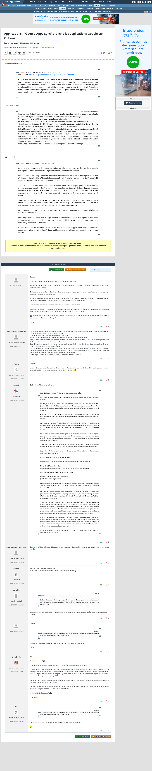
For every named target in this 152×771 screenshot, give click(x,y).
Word (56, 8)
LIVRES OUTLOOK (95, 11)
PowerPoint (71, 8)
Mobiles (103, 5)
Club (108, 2)
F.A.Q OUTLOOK (52, 11)
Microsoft (52, 5)
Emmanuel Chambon (16, 331)
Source (55, 532)
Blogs (56, 2)
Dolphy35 (16, 657)
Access (43, 8)
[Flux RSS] (145, 12)
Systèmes (112, 5)
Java (59, 5)
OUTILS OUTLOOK (82, 11)
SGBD (90, 5)
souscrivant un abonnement (52, 246)
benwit (16, 385)
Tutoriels (42, 2)
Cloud (35, 5)
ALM (45, 5)
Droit (101, 2)
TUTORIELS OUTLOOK (66, 11)
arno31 (16, 590)
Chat (64, 2)
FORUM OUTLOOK (39, 11)
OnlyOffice (118, 8)
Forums (31, 2)
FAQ (50, 2)
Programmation (81, 5)
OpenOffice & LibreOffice (104, 8)
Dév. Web (66, 5)
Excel (50, 8)
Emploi (85, 2)
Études (93, 2)
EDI (72, 5)
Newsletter (74, 2)
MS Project (90, 8)
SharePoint (80, 8)
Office (97, 5)
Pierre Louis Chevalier (30, 47)
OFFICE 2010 (107, 11)
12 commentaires (48, 48)
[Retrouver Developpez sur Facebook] (150, 12)
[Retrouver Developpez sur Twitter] (147, 12)
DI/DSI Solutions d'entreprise (21, 5)
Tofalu (16, 364)
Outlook (62, 8)
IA (40, 5)
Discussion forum (134, 103)
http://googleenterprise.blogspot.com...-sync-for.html (52, 75)
